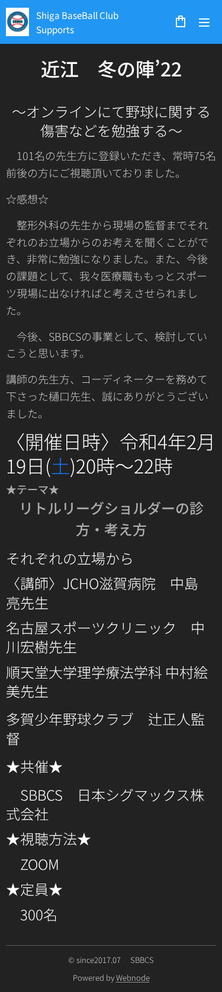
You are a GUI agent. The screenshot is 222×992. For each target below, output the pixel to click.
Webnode (133, 977)
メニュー (204, 22)
